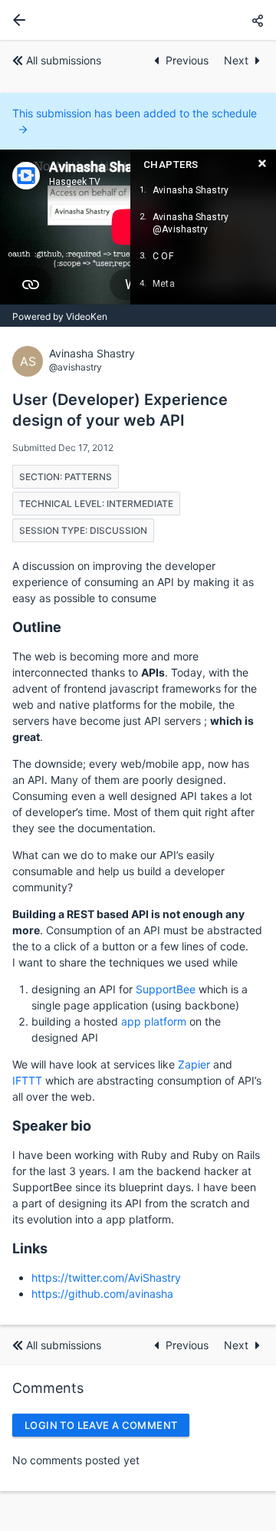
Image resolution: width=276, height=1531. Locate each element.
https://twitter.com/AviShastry (106, 1277)
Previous (189, 60)
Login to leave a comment (101, 1425)
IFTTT (27, 1080)
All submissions (63, 60)
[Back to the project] (16, 20)
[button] (257, 20)
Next (236, 60)
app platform (153, 1021)
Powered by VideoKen (59, 316)
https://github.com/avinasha (102, 1293)
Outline (36, 627)
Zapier (194, 1064)
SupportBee (166, 989)
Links (30, 1248)
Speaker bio (51, 1126)
